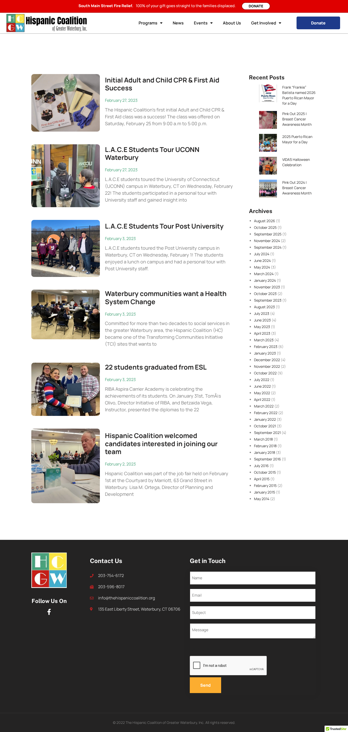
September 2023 (268, 300)
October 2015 (265, 472)
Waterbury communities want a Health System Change (165, 297)
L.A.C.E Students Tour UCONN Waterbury (152, 153)
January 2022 (265, 419)
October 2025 (265, 227)
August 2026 (264, 220)
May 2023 (262, 326)
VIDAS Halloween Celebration (296, 162)
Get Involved (263, 23)
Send (205, 685)
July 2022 (261, 379)
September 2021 (267, 432)
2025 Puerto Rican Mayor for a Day (297, 139)
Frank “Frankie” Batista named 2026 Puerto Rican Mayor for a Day (299, 95)
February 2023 (265, 346)
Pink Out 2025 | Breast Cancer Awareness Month (297, 119)
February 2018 (265, 445)
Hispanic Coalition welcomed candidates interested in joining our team (161, 443)
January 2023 (265, 353)
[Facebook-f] (49, 612)
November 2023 (267, 287)
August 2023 (264, 306)
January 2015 (264, 492)
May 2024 (262, 267)
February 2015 (265, 485)
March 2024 (264, 273)
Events (201, 23)
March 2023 (264, 339)
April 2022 (262, 399)
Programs (148, 23)
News (178, 23)
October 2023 (265, 293)
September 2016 (267, 459)
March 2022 (264, 406)
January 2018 (264, 452)
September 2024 (268, 247)
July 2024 (261, 253)
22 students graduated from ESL (156, 367)
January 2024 (265, 280)
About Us (232, 23)
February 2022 (265, 412)
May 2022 (262, 392)
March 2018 (263, 439)
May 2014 (261, 498)
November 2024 (267, 240)
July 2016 (261, 465)
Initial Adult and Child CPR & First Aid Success (162, 83)
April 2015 (262, 478)
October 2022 (265, 373)
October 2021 (265, 426)
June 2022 (262, 386)
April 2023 (262, 333)
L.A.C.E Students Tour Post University (164, 226)
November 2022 (267, 366)
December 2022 (267, 359)
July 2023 (261, 313)
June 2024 (262, 260)
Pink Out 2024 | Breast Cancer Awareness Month (297, 187)
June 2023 (262, 320)
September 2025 (268, 234)
